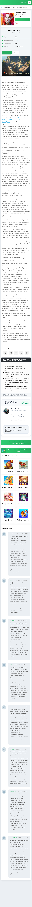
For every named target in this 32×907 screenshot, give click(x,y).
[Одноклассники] (16, 353)
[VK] (11, 353)
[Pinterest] (27, 353)
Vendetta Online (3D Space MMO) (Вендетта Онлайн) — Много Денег (15, 120)
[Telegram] (5, 353)
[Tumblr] (21, 353)
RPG (16, 40)
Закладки (21, 24)
